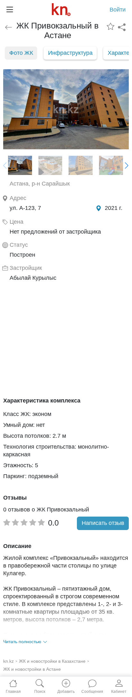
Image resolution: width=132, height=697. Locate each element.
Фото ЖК (21, 53)
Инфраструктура (70, 53)
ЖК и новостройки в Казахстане (52, 661)
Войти (118, 9)
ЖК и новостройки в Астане (32, 669)
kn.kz (8, 661)
